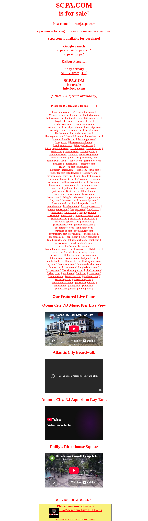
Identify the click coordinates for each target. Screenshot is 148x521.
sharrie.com (57, 255)
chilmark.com (94, 148)
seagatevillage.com (84, 252)
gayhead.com (54, 175)
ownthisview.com (58, 233)
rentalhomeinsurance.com (59, 249)
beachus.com (75, 130)
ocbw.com (89, 218)
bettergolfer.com (54, 136)
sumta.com (55, 267)
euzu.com (82, 169)
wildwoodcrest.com (62, 282)
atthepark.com (92, 118)
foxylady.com (90, 172)
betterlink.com (93, 136)
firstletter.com (57, 172)
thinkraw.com (93, 270)
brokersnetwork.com (81, 142)
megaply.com (78, 209)
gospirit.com (67, 178)
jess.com (91, 188)
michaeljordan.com (84, 203)
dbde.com (74, 157)
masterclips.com (88, 200)
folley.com (73, 172)
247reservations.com (83, 111)
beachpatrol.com (73, 127)
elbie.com (83, 166)
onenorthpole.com (64, 227)
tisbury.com (54, 273)
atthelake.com (74, 118)
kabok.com (89, 191)
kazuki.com (74, 194)
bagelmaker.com (64, 121)
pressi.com (61, 242)
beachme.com (54, 127)
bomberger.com (86, 139)
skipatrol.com (89, 258)
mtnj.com (57, 212)
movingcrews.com (57, 209)
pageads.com (57, 236)
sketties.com (72, 258)
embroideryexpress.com (60, 169)
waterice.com (56, 276)
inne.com (56, 188)
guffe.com (53, 181)
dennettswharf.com (56, 160)
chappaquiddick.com (57, 148)
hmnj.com (55, 185)
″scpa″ (79, 54)
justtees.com (73, 191)
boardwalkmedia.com (64, 139)
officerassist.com (63, 224)
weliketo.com (91, 276)
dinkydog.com (89, 157)
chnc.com (57, 151)
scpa (67, 54)
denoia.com (76, 160)
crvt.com (73, 154)
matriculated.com (62, 203)
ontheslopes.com (63, 230)
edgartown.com (67, 166)
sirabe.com (57, 258)
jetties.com (58, 191)
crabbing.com (88, 151)
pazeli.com (72, 236)
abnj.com (77, 114)
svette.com (70, 267)
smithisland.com (55, 261)
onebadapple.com (84, 224)
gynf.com (94, 181)
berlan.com (62, 133)
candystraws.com (63, 145)
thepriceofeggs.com (73, 270)
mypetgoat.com (88, 212)
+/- (93, 105)
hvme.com (69, 185)
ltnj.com (55, 200)
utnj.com (81, 273)
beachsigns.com (57, 130)
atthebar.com (92, 114)
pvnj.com (84, 245)
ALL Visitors (70, 73)
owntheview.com (84, 230)
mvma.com (70, 212)
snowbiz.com (74, 261)
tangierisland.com (88, 267)
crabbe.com (71, 151)
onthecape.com (85, 227)
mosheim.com (71, 206)
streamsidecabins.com (89, 264)
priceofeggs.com (67, 245)
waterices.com (73, 276)
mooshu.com (54, 206)
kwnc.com (88, 194)
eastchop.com (88, 163)
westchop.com (63, 279)
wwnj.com (74, 285)
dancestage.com (89, 154)
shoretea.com (90, 255)
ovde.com (75, 233)
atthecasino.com (55, 118)
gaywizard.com (72, 175)
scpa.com (63, 50)
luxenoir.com (69, 200)
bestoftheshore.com (81, 133)
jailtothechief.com (73, 188)
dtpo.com (57, 163)
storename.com (67, 264)
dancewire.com (58, 157)
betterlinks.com (75, 136)
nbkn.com (67, 215)
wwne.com (60, 285)
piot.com (94, 239)
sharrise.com (72, 255)
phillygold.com (89, 236)
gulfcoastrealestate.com (74, 181)
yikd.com (88, 285)
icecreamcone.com (87, 185)
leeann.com (53, 197)
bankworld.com (84, 121)
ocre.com (87, 221)
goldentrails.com (92, 175)
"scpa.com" (83, 50)
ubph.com (68, 273)
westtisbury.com (82, 279)
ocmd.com (73, 221)
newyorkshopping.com (87, 215)
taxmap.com (53, 270)
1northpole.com (61, 111)
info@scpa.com (74, 88)
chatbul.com (77, 148)
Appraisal (80, 61)
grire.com (82, 178)
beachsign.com (93, 127)
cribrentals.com (57, 154)
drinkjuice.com (93, 160)
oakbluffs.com (59, 218)
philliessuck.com (57, 239)
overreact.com (91, 233)
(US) (84, 73)
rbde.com (96, 249)
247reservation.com (59, 114)
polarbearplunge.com (81, 242)
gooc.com (53, 178)
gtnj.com (95, 178)
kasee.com (58, 194)
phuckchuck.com (78, 239)
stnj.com (51, 264)
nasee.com (53, 215)
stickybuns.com (92, 261)
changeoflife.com (84, 145)
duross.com (71, 163)
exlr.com (94, 169)
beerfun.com (92, 130)
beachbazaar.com (63, 124)
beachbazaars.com (84, 124)
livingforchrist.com (73, 197)
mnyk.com (93, 209)
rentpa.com (82, 249)
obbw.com (75, 218)
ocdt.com (60, 221)
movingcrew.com (91, 206)
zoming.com (84, 288)
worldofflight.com (85, 282)
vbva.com (94, 273)
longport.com (93, 197)
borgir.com (61, 142)
